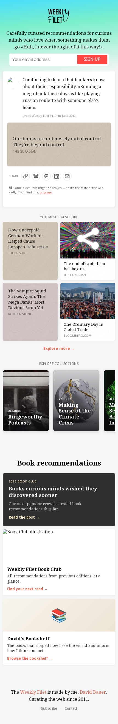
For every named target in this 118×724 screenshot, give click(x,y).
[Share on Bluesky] (36, 176)
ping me (46, 192)
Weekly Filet (33, 692)
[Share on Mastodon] (46, 176)
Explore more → (59, 348)
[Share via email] (67, 176)
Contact (71, 708)
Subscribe (49, 708)
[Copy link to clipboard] (25, 176)
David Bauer (93, 692)
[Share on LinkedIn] (56, 176)
